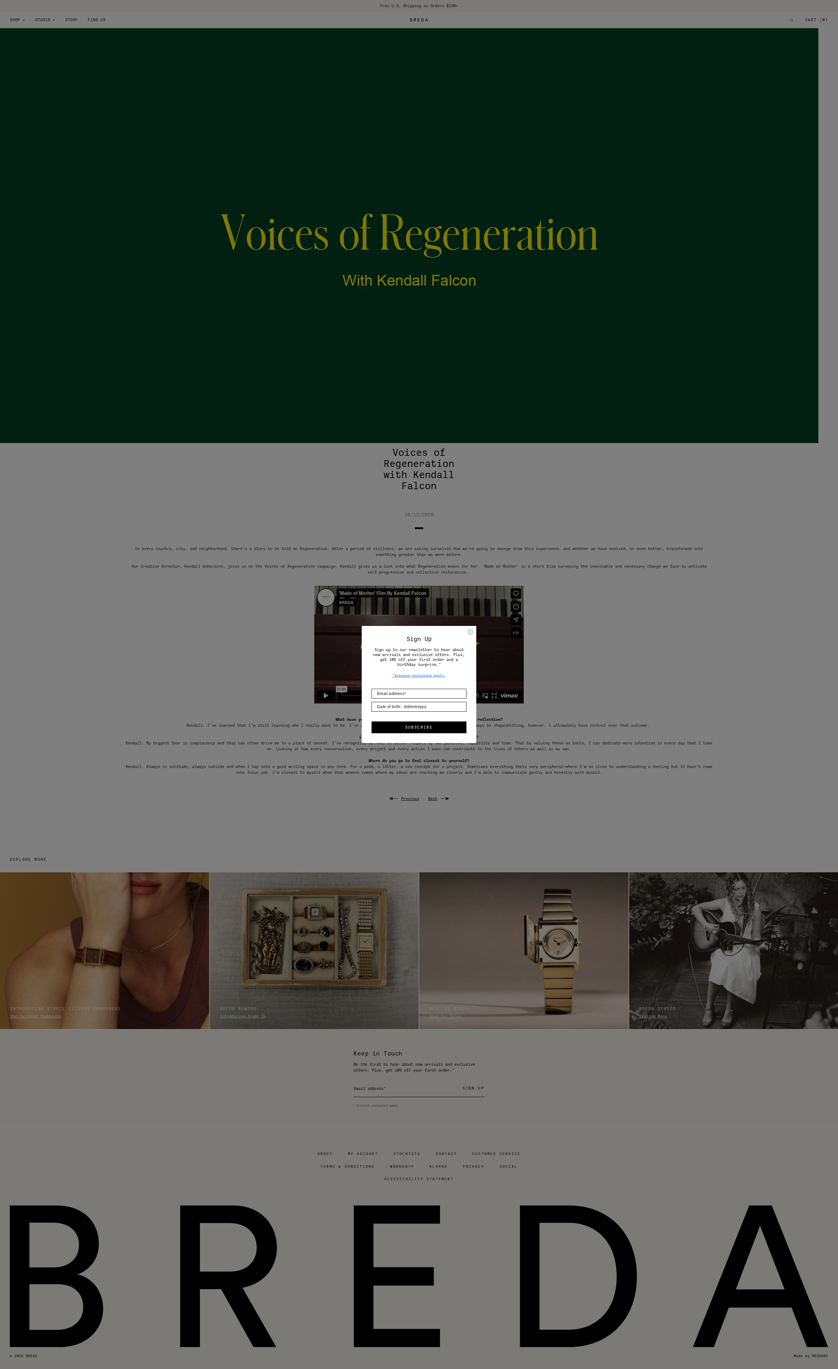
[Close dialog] (470, 632)
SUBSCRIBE (419, 727)
